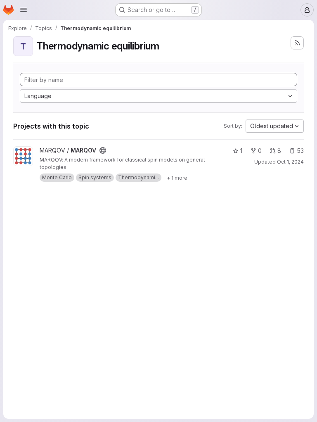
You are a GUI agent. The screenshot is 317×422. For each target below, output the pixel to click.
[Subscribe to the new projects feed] (297, 42)
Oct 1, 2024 (290, 162)
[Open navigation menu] (23, 9)
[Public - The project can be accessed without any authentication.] (102, 150)
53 (300, 150)
